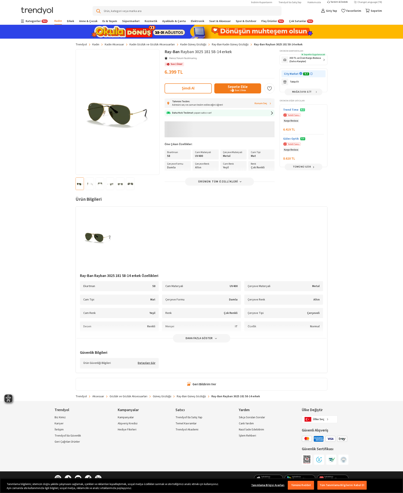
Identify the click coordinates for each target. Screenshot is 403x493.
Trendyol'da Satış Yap (290, 2)
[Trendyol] (37, 11)
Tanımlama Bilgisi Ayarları (267, 485)
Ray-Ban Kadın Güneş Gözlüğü (230, 44)
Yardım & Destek (339, 2)
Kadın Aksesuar (114, 44)
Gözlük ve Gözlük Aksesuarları (128, 396)
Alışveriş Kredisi (127, 423)
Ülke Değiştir (312, 410)
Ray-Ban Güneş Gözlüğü (191, 396)
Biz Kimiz (60, 417)
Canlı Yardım (246, 423)
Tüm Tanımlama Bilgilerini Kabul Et (342, 485)
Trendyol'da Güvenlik (68, 436)
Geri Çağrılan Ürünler (67, 442)
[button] (220, 113)
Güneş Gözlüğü (162, 396)
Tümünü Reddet (301, 485)
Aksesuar (98, 396)
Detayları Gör (146, 363)
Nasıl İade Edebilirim (251, 429)
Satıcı (180, 410)
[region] (201, 485)
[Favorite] (269, 88)
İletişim (59, 429)
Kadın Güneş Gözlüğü (193, 44)
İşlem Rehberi (247, 436)
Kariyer (59, 423)
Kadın (95, 44)
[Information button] (311, 73)
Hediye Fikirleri (127, 429)
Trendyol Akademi (186, 429)
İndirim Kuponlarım (261, 2)
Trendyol (81, 44)
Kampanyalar (126, 417)
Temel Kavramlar (186, 423)
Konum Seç (261, 103)
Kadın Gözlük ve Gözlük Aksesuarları (152, 44)
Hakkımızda (314, 2)
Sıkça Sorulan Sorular (252, 417)
